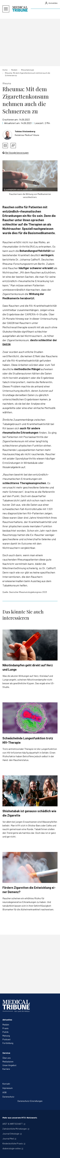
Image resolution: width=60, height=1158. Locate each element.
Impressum (7, 1088)
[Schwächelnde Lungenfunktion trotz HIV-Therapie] (30, 717)
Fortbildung (7, 1043)
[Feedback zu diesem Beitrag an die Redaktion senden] (13, 145)
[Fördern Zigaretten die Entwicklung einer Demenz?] (30, 867)
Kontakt (6, 1083)
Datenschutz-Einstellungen (30, 1101)
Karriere (6, 1069)
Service (6, 1053)
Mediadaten (7, 1061)
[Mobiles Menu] (5, 9)
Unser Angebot (9, 1065)
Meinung (6, 1035)
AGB (4, 1092)
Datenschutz (8, 1096)
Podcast (6, 1039)
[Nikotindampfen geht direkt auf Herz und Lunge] (30, 645)
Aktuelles (7, 1019)
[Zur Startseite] (20, 9)
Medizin (5, 1024)
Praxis (5, 1028)
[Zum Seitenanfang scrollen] (54, 1152)
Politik (5, 1032)
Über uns (6, 1057)
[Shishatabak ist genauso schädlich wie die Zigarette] (30, 790)
